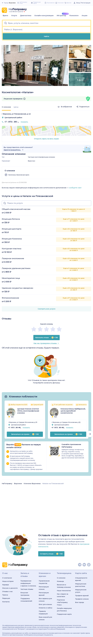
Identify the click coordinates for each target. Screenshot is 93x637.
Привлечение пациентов (44, 582)
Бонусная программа (25, 594)
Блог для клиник (45, 604)
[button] (46, 23)
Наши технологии (64, 590)
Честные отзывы (27, 589)
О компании (7, 578)
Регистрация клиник (44, 588)
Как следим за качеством (62, 595)
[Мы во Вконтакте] (84, 565)
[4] (53, 329)
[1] (34, 329)
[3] (46, 329)
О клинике (61, 578)
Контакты (6, 602)
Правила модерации (43, 612)
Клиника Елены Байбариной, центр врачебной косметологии (73, 411)
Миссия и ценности (10, 588)
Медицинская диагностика (80, 585)
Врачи (5, 16)
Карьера (5, 585)
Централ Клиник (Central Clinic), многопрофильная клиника (28, 411)
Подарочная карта (64, 614)
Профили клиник (82, 599)
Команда (60, 581)
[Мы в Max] (89, 565)
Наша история (7, 581)
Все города (79, 602)
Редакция (6, 598)
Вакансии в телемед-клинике (64, 586)
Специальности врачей (81, 579)
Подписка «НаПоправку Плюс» (62, 602)
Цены (16, 107)
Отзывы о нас (7, 591)
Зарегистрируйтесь (12, 150)
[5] (59, 329)
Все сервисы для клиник (45, 600)
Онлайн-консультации (44, 16)
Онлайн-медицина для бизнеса (64, 609)
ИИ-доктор (61, 16)
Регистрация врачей (44, 594)
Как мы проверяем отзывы (45, 343)
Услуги (14, 16)
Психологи (73, 16)
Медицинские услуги (80, 591)
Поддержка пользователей (26, 600)
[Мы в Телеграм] (80, 565)
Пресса (5, 595)
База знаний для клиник (45, 618)
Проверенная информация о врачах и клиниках (28, 583)
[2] (40, 329)
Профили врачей (82, 595)
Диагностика (25, 16)
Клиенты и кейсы (45, 608)
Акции (84, 16)
